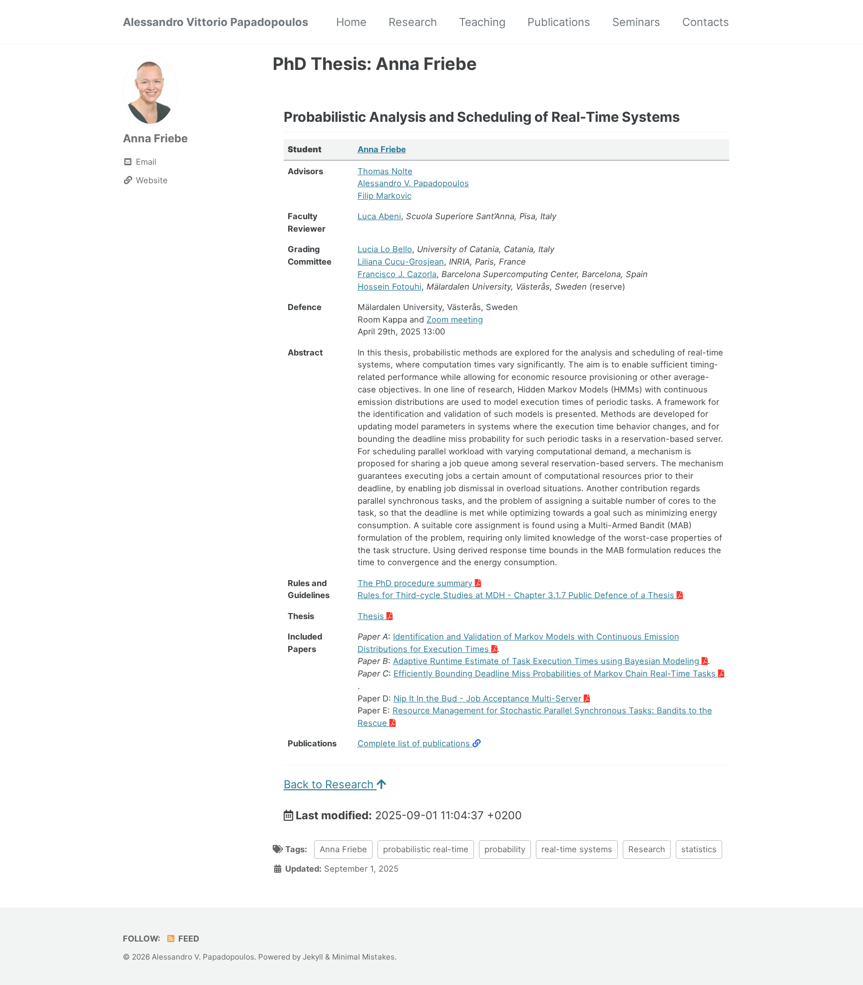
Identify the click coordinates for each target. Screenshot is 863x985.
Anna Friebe (155, 138)
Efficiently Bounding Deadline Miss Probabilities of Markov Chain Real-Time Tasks (556, 673)
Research (413, 21)
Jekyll (313, 957)
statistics (699, 849)
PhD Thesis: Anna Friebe (375, 63)
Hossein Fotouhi (390, 287)
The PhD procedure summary (416, 583)
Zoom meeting (455, 320)
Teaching (482, 21)
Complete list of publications (415, 743)
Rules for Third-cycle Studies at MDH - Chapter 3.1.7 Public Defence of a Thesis (517, 595)
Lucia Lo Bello (385, 249)
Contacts (705, 21)
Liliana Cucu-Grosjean (401, 262)
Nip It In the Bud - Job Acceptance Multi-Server (489, 698)
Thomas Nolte (385, 171)
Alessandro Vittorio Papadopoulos (215, 21)
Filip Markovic (385, 196)
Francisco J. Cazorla (397, 274)
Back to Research (330, 784)
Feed (187, 939)
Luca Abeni (379, 216)
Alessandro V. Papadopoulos (413, 183)
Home (351, 21)
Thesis (372, 616)
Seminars (636, 21)
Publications (558, 21)
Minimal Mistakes (363, 957)
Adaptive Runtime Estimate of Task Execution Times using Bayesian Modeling (547, 661)
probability (504, 849)
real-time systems (576, 849)
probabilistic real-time (425, 849)
